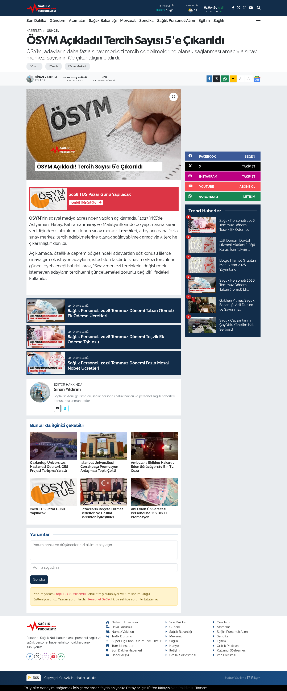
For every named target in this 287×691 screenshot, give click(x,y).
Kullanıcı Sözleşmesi (231, 650)
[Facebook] (29, 656)
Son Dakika (36, 20)
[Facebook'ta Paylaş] (209, 78)
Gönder (39, 579)
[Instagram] (45, 656)
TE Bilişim (254, 677)
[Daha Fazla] (233, 78)
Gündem (57, 20)
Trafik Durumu (122, 636)
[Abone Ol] (257, 79)
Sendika (146, 20)
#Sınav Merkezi (77, 66)
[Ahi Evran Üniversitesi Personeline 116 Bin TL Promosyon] (154, 492)
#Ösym (34, 66)
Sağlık (218, 20)
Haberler (34, 30)
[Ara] (259, 8)
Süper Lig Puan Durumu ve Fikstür (136, 641)
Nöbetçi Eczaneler (125, 622)
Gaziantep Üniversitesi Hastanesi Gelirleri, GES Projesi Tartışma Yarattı (49, 467)
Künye (174, 645)
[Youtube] (53, 656)
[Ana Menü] (258, 20)
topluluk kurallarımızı (71, 594)
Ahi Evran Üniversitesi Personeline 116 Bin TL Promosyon (149, 513)
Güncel (53, 30)
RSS (35, 677)
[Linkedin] (65, 408)
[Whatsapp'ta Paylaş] (225, 78)
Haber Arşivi (120, 655)
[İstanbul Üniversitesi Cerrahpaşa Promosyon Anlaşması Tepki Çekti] (103, 445)
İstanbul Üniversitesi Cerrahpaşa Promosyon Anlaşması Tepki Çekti (99, 467)
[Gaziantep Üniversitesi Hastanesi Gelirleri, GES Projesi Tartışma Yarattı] (53, 445)
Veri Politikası (226, 655)
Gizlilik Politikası (228, 645)
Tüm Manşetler (122, 645)
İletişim (174, 650)
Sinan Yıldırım (67, 389)
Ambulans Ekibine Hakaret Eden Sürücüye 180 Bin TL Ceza (152, 467)
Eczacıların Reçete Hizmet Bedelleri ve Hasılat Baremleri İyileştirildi (101, 513)
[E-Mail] (57, 408)
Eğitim (204, 20)
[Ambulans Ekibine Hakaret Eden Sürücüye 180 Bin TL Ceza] (154, 445)
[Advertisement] (223, 118)
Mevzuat (128, 20)
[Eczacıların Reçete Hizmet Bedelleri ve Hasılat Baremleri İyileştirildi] (103, 492)
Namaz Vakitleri (123, 631)
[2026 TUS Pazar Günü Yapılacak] (53, 492)
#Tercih (53, 66)
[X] (37, 656)
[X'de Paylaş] (216, 78)
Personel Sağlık (99, 599)
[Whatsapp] (61, 656)
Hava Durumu (122, 627)
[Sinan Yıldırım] (40, 392)
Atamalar (77, 20)
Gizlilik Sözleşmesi (182, 655)
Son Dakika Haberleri (127, 650)
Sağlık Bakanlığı (103, 20)
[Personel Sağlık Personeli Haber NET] (42, 8)
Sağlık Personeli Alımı (176, 20)
